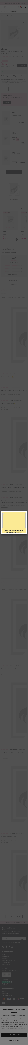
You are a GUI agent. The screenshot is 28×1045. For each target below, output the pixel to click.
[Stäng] (26, 509)
